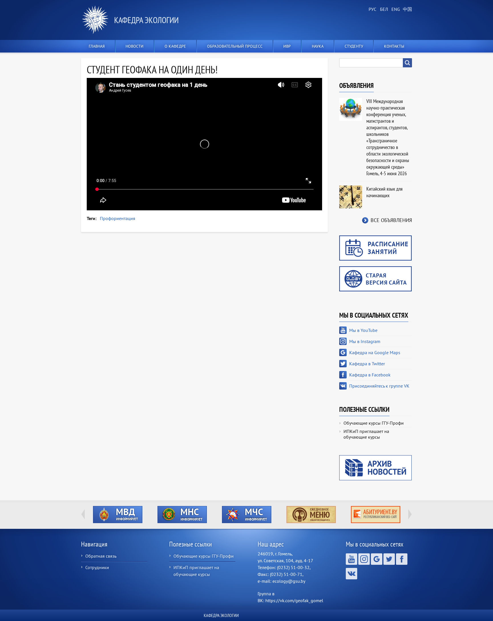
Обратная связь (100, 556)
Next (410, 514)
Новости (135, 46)
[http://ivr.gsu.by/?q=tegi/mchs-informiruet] (182, 514)
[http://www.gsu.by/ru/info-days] (375, 514)
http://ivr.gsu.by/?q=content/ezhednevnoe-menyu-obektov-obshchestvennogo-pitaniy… (246, 514)
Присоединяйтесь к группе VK (379, 386)
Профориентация (117, 218)
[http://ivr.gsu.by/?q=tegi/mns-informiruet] (117, 514)
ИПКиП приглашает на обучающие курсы (366, 434)
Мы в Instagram (364, 341)
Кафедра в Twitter (367, 363)
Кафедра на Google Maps (374, 352)
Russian (372, 9)
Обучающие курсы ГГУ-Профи (374, 423)
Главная (97, 46)
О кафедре (175, 46)
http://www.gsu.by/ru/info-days (375, 514)
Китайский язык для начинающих (384, 192)
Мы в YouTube (363, 330)
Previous (83, 514)
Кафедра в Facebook (370, 375)
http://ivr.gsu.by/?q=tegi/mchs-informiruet (182, 514)
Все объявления (391, 220)
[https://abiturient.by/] (311, 514)
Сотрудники (97, 567)
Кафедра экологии (146, 19)
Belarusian (383, 9)
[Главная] (97, 20)
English (395, 9)
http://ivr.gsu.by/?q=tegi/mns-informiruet (117, 514)
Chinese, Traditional (406, 9)
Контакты (394, 46)
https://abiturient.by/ (311, 514)
